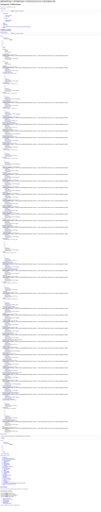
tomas (9, 93)
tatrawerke (9, 173)
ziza (8, 73)
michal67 (8, 226)
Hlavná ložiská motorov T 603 (8, 262)
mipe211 (9, 386)
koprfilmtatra (18, 350)
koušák (9, 149)
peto (8, 366)
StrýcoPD (9, 307)
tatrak (8, 427)
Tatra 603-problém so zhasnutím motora (9, 122)
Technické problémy (5, 29)
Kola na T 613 (5, 172)
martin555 (8, 373)
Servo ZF (4, 218)
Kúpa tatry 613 (5, 379)
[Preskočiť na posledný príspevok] (18, 58)
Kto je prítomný (3, 486)
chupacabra (9, 123)
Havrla (17, 105)
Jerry (16, 120)
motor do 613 (5, 157)
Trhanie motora (5, 291)
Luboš (17, 70)
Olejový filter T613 (6, 115)
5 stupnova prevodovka (6, 319)
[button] (5, 37)
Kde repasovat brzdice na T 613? (8, 332)
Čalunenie (4, 92)
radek (9, 108)
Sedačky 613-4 (5, 275)
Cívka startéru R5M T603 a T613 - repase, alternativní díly (12, 339)
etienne (8, 54)
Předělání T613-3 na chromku (7, 212)
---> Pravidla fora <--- (6, 53)
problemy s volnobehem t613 (7, 205)
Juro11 (8, 353)
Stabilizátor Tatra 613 (6, 346)
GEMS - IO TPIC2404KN (7, 359)
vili (16, 260)
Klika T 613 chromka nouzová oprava (9, 419)
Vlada (8, 399)
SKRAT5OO (18, 98)
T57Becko (17, 266)
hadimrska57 (10, 166)
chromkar (17, 90)
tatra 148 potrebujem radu (7, 385)
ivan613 (17, 337)
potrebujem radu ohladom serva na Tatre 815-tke (11, 392)
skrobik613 (17, 317)
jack (8, 252)
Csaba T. (17, 249)
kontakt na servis (5, 192)
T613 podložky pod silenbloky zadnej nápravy (10, 268)
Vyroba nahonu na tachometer (7, 129)
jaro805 (9, 158)
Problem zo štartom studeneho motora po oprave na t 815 (12, 372)
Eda (8, 408)
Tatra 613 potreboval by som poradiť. (9, 306)
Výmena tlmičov (5, 326)
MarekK (9, 101)
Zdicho (8, 340)
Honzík (17, 377)
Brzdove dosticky (5, 238)
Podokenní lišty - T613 (6, 107)
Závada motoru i (5, 407)
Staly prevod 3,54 (5, 148)
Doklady (4, 251)
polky (3, 426)
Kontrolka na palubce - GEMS (8, 135)
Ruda (16, 203)
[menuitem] (8, 15)
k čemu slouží (5, 198)
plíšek (3, 165)
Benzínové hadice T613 (6, 100)
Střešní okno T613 (6, 82)
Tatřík (9, 83)
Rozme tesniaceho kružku (7, 231)
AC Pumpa (4, 313)
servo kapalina (5, 179)
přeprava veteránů (5, 185)
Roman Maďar (18, 383)
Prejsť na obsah (3, 8)
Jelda (8, 347)
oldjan (17, 390)
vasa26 (9, 420)
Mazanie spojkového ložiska (7, 225)
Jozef (8, 263)
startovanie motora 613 (6, 352)
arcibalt (17, 304)
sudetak (17, 80)
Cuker (9, 292)
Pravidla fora (5, 65)
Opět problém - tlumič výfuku (7, 72)
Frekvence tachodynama (7, 142)
